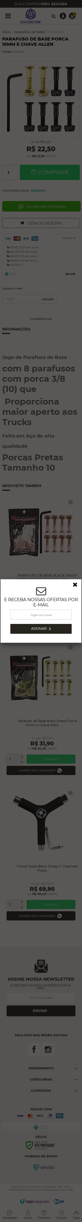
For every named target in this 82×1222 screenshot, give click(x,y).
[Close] (76, 585)
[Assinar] (41, 629)
